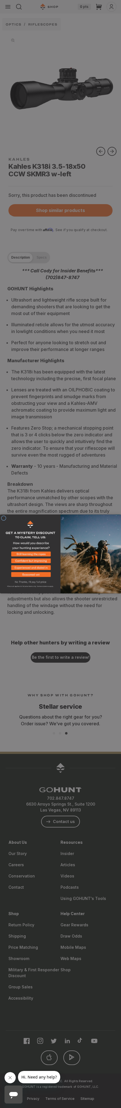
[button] (30, 555)
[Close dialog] (3, 518)
